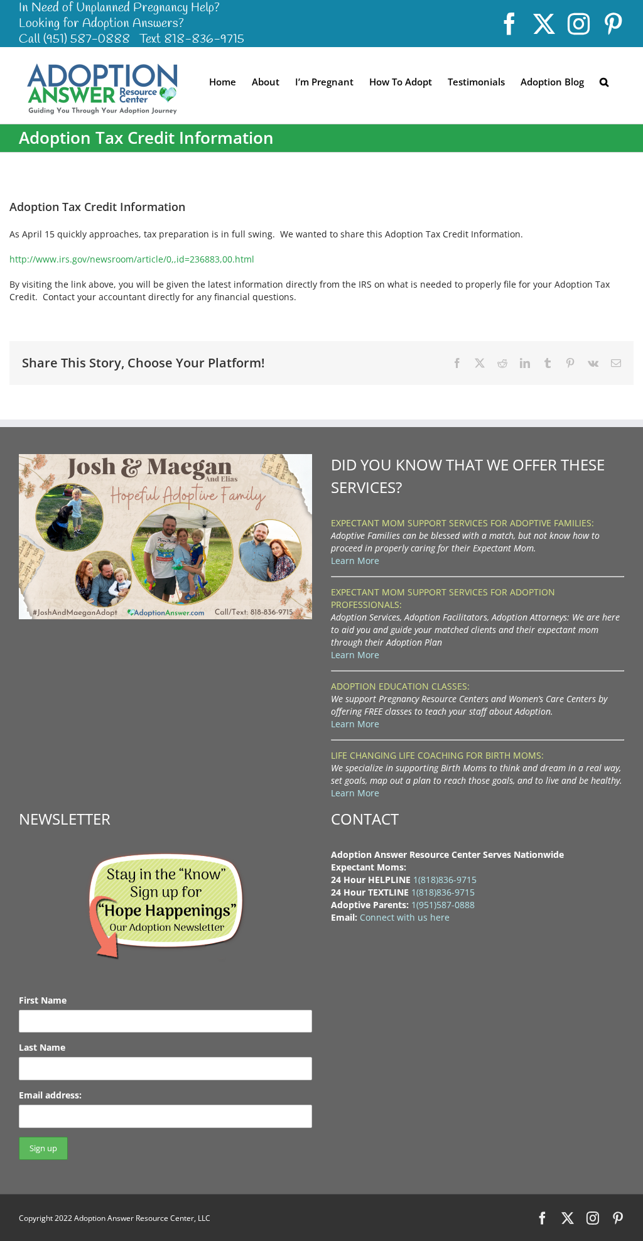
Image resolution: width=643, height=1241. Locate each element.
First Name (43, 1000)
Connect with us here (405, 917)
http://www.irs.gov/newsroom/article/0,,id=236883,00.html (131, 259)
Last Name (42, 1047)
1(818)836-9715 (445, 880)
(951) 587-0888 (86, 39)
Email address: (50, 1095)
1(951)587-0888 (443, 905)
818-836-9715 (204, 39)
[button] (604, 81)
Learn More (355, 560)
